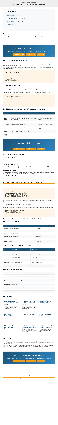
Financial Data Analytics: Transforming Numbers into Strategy (11, 302)
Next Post (56, 368)
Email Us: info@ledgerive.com (19, 54)
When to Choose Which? (10, 24)
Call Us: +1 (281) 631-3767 (31, 54)
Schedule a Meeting (41, 54)
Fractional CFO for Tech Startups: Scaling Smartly (45, 314)
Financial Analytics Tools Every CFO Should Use (45, 301)
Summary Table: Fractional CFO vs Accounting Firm (14, 25)
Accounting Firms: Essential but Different (12, 22)
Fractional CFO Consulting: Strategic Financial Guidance (29, 326)
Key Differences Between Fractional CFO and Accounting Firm (15, 18)
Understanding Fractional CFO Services (12, 15)
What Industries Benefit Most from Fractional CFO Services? (11, 327)
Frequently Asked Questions (10, 27)
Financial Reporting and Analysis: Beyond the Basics (28, 314)
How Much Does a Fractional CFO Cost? (9, 314)
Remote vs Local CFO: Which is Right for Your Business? (46, 326)
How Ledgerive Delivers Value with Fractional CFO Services (15, 21)
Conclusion (8, 28)
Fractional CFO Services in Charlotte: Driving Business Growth (28, 302)
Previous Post (2, 368)
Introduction (8, 14)
